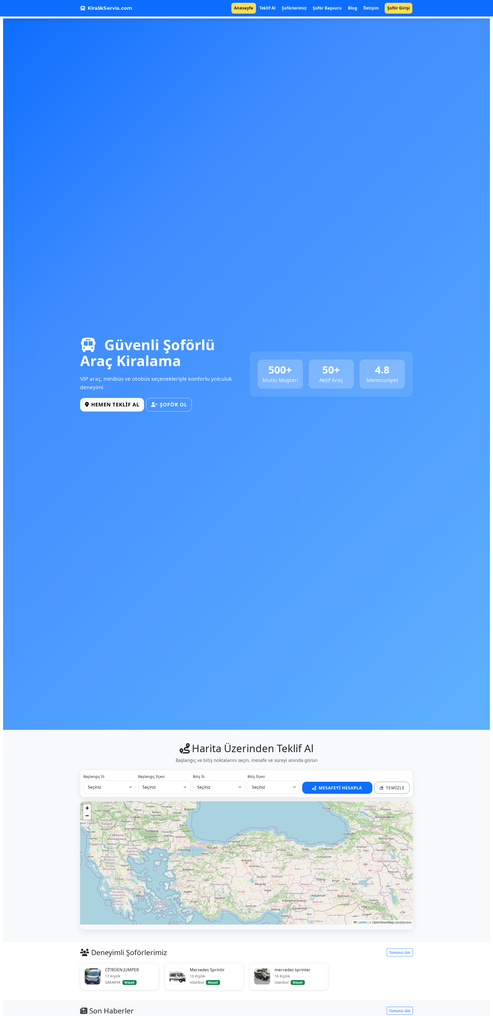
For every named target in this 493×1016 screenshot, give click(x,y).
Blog (352, 8)
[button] (87, 808)
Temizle (395, 788)
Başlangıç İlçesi (151, 776)
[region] (246, 863)
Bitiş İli (199, 776)
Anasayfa (243, 8)
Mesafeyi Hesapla (340, 788)
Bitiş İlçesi (256, 776)
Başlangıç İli (94, 776)
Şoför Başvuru (327, 8)
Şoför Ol (173, 404)
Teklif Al (267, 8)
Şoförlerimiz (294, 8)
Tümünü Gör (400, 952)
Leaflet (362, 922)
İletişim (371, 8)
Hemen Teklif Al (115, 404)
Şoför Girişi (398, 8)
